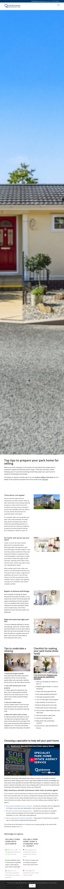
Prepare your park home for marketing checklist (45, 677)
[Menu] (57, 4)
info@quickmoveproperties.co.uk (40, 1)
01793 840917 (55, 1)
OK (32, 885)
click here (45, 479)
